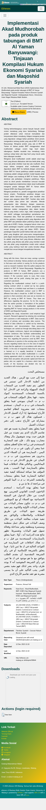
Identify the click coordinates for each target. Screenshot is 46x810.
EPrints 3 (21, 793)
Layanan (4, 736)
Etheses (5, 8)
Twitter (5, 750)
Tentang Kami (6, 734)
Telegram (6, 755)
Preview (35, 112)
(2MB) (23, 112)
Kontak (4, 738)
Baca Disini (19, 112)
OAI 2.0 (37, 793)
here (27, 795)
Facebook (7, 748)
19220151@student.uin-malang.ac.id (29, 640)
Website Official (7, 731)
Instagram (7, 752)
